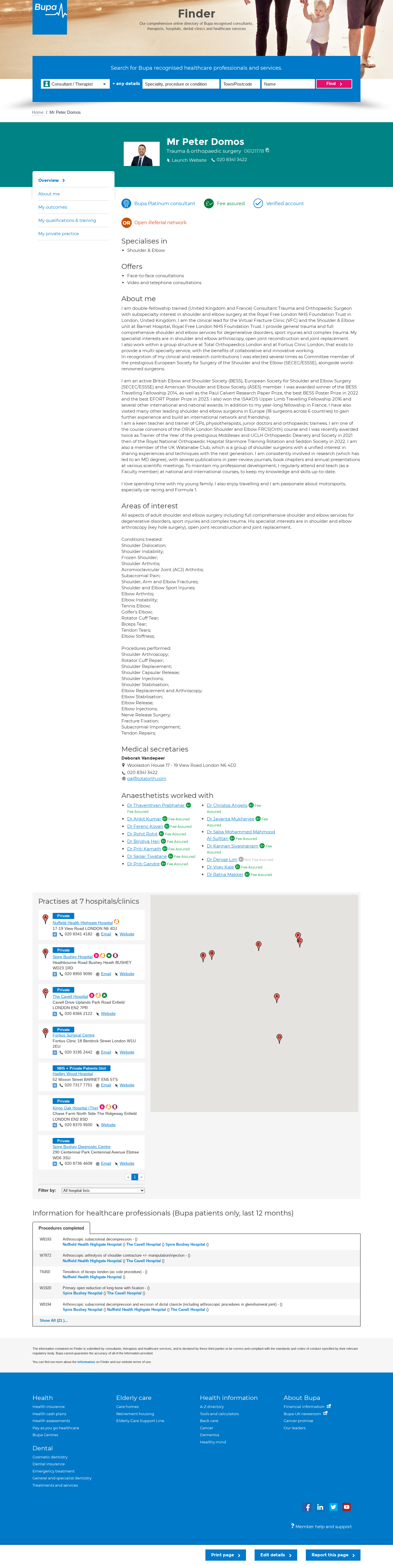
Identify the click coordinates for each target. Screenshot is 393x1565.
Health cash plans (49, 1413)
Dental (43, 1448)
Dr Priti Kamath (144, 849)
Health (43, 1397)
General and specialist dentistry (62, 1478)
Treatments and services (55, 1485)
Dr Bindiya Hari (143, 841)
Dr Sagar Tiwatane (147, 856)
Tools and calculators (219, 1413)
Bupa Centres (45, 1434)
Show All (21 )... (54, 1320)
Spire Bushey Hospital (73, 956)
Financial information (304, 1406)
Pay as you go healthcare (56, 1428)
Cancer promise (298, 1420)
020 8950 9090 (78, 973)
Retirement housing (135, 1413)
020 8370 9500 (78, 1124)
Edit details (273, 1555)
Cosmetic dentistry (50, 1457)
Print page (223, 1555)
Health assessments (51, 1420)
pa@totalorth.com (146, 778)
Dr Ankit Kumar (144, 819)
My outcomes (52, 207)
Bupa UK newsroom (303, 1413)
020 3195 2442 (78, 1052)
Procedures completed (61, 1228)
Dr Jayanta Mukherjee (230, 819)
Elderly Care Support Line (140, 1420)
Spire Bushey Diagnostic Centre (81, 1146)
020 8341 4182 (78, 934)
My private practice (58, 233)
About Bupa (302, 1397)
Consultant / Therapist (72, 84)
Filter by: (47, 1190)
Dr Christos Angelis (227, 805)
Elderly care (134, 1397)
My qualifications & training (67, 220)
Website (127, 934)
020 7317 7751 (78, 1085)
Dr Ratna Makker (225, 874)
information (86, 1362)
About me (49, 194)
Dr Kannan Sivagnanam (232, 846)
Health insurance (49, 1406)
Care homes (127, 1406)
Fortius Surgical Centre (74, 1035)
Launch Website (189, 160)
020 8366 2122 (78, 1013)
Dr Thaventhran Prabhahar (156, 805)
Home (37, 112)
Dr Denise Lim (222, 859)
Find (331, 83)
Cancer (206, 1428)
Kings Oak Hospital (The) (75, 1108)
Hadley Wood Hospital (73, 1073)
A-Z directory (212, 1406)
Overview (48, 180)
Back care (209, 1420)
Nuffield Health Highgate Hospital (83, 922)
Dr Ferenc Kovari (145, 826)
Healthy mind (213, 1442)
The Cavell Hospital (70, 996)
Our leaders (295, 1428)
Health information (229, 1397)
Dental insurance (49, 1464)
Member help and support (323, 1526)
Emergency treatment (54, 1471)
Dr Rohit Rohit (142, 834)
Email (106, 934)
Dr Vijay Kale (220, 867)
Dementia (209, 1434)
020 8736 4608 (78, 1163)
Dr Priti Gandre (143, 863)
